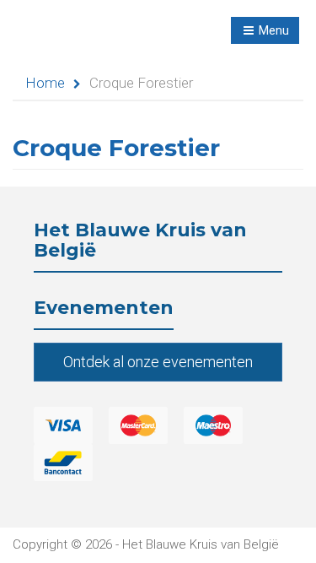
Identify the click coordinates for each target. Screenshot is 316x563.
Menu (272, 30)
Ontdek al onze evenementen (158, 362)
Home (45, 82)
